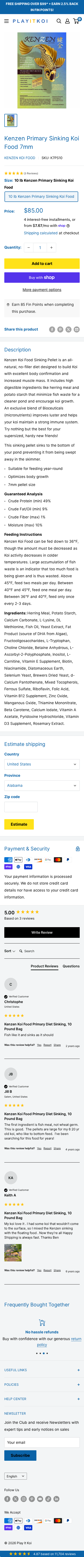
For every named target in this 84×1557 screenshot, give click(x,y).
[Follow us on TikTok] (48, 1499)
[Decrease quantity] (28, 247)
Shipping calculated (41, 233)
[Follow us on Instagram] (24, 1499)
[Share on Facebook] (52, 329)
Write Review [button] (42, 932)
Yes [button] (39, 1044)
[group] (42, 912)
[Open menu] (6, 21)
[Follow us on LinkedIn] (56, 1499)
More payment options (42, 290)
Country (11, 754)
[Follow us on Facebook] (7, 1499)
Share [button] (57, 1044)
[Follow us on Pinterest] (32, 1499)
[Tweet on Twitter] (68, 329)
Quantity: (12, 247)
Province (12, 775)
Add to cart (42, 263)
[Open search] (59, 21)
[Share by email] (77, 329)
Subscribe (20, 1455)
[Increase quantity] (51, 247)
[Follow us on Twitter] (15, 1499)
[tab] (44, 967)
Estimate (19, 824)
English (12, 1476)
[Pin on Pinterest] (60, 329)
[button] (42, 173)
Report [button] (47, 1044)
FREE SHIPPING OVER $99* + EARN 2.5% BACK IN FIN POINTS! (42, 7)
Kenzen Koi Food (19, 158)
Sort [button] (8, 951)
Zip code (12, 797)
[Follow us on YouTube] (40, 1499)
